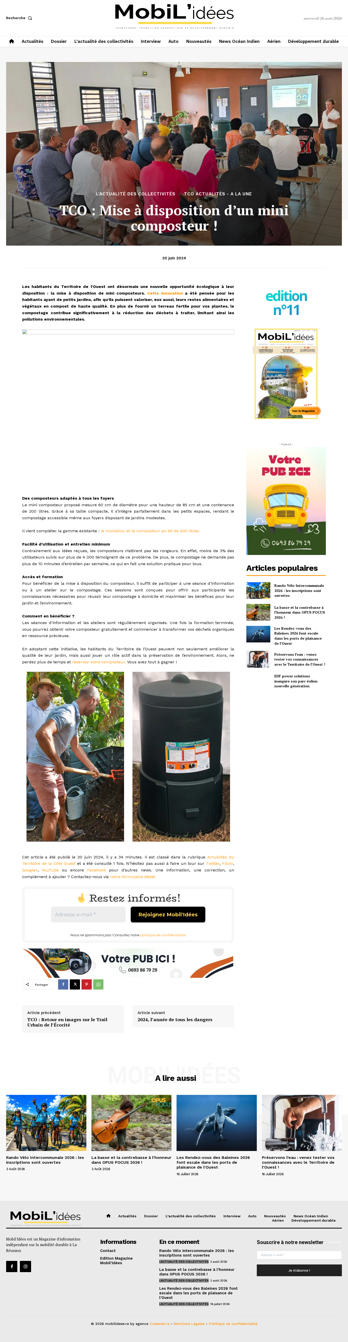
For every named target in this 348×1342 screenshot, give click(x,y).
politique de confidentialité (163, 935)
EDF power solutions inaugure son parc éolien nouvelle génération (295, 681)
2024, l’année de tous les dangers (175, 1019)
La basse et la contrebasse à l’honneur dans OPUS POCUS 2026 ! (299, 612)
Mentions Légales (189, 1323)
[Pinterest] (87, 984)
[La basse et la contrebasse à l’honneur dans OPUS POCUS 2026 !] (258, 612)
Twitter (213, 863)
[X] (75, 984)
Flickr (227, 863)
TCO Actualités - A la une (218, 194)
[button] (20, 17)
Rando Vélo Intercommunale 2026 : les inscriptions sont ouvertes (299, 590)
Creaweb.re (159, 1323)
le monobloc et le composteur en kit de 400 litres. (149, 530)
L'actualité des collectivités (135, 194)
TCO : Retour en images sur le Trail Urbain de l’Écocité (67, 1022)
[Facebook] (63, 984)
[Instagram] (25, 1266)
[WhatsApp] (98, 984)
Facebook (96, 870)
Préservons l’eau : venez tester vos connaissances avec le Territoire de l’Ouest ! (299, 659)
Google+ (30, 870)
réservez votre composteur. (99, 662)
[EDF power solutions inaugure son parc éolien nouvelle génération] (258, 681)
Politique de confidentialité (233, 1323)
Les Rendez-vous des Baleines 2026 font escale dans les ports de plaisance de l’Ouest (298, 636)
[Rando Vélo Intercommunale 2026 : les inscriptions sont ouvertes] (258, 590)
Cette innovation (165, 293)
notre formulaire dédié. (133, 876)
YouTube (50, 870)
